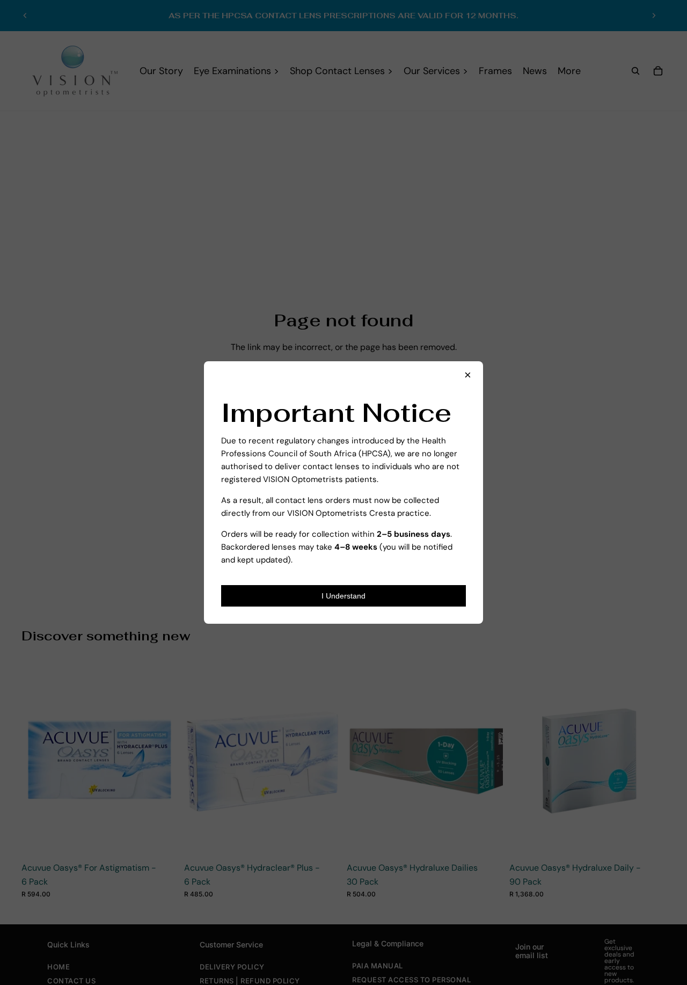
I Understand (343, 596)
